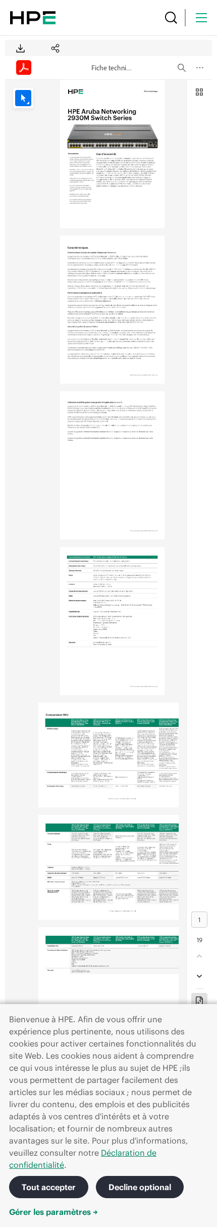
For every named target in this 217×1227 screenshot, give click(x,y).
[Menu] (201, 17)
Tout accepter (49, 1187)
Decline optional (139, 1187)
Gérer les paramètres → (53, 1212)
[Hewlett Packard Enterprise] (33, 17)
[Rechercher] (171, 17)
